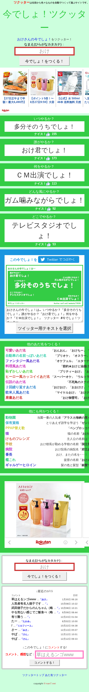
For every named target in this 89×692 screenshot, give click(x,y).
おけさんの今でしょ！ (34, 39)
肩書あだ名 (14, 397)
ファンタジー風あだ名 (22, 361)
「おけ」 (43, 599)
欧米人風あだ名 (17, 392)
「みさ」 (25, 630)
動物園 (10, 417)
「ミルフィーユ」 (25, 625)
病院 (8, 449)
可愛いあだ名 (15, 350)
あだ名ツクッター (56, 675)
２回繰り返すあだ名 (20, 387)
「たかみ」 (26, 621)
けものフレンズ (17, 439)
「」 (46, 603)
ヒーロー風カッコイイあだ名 (27, 376)
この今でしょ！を (23, 259)
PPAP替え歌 (15, 428)
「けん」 (25, 634)
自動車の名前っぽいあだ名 (26, 355)
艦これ (10, 460)
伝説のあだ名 (15, 382)
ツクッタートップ (33, 675)
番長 (8, 454)
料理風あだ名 (15, 366)
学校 (8, 444)
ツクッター (22, 2)
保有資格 (12, 423)
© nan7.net (50, 683)
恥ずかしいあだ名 (19, 371)
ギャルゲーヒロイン (20, 465)
